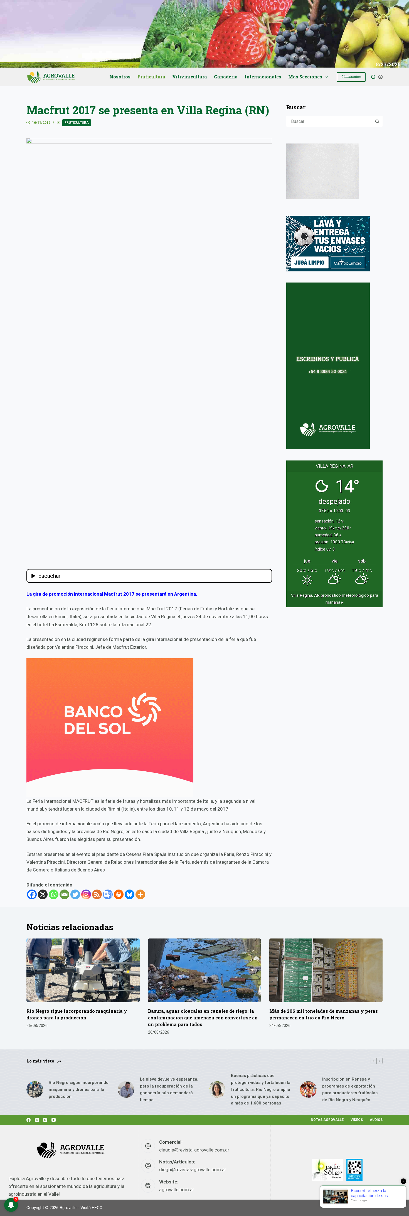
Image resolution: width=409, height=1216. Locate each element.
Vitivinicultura (189, 77)
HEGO (97, 1207)
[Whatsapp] (53, 894)
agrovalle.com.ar (176, 1189)
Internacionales (263, 77)
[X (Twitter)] (37, 1120)
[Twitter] (75, 894)
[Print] (119, 894)
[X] (43, 894)
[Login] (380, 77)
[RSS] (97, 894)
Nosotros (119, 77)
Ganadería (226, 77)
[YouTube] (53, 1120)
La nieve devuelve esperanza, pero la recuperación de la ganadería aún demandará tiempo (169, 1089)
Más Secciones (305, 77)
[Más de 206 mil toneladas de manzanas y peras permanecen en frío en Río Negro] (326, 970)
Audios (376, 1120)
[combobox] (329, 121)
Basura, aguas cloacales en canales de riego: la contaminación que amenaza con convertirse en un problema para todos (203, 1017)
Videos (357, 1120)
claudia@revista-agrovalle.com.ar (194, 1150)
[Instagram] (86, 894)
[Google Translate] (108, 894)
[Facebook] (32, 894)
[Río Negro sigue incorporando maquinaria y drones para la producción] (83, 970)
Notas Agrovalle (327, 1120)
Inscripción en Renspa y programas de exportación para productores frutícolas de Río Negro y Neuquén (350, 1089)
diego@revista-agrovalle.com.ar (192, 1169)
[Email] (64, 894)
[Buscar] (373, 77)
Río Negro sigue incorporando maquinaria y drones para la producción (79, 1089)
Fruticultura (151, 77)
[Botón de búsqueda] (377, 121)
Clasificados (351, 77)
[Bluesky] (129, 894)
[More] (140, 894)
